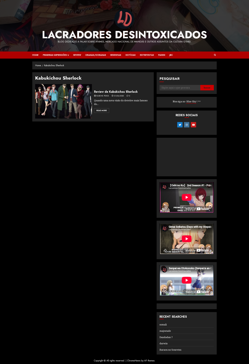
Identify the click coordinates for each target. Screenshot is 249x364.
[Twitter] (180, 125)
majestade (165, 330)
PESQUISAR (170, 78)
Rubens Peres (102, 96)
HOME (35, 55)
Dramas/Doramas (95, 55)
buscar (207, 87)
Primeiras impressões (55, 55)
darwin (164, 343)
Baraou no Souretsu (170, 349)
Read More (101, 110)
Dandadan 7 (166, 337)
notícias (131, 55)
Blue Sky (191, 101)
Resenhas (115, 55)
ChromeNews (133, 360)
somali (163, 324)
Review (77, 55)
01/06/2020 (119, 96)
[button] (215, 55)
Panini (161, 55)
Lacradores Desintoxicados (124, 34)
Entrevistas (147, 55)
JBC (171, 55)
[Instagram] (186, 125)
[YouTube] (193, 125)
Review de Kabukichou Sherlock (116, 92)
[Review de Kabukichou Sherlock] (63, 101)
